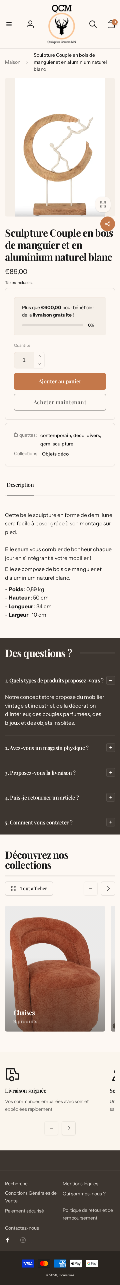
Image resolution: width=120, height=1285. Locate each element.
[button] (9, 24)
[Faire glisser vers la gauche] (91, 889)
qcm (45, 444)
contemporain (55, 435)
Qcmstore (66, 1275)
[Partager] (107, 224)
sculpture (63, 444)
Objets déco (55, 454)
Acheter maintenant (60, 402)
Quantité (22, 345)
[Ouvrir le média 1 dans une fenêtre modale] (60, 147)
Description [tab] (20, 484)
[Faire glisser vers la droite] (108, 889)
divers (93, 435)
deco (78, 435)
